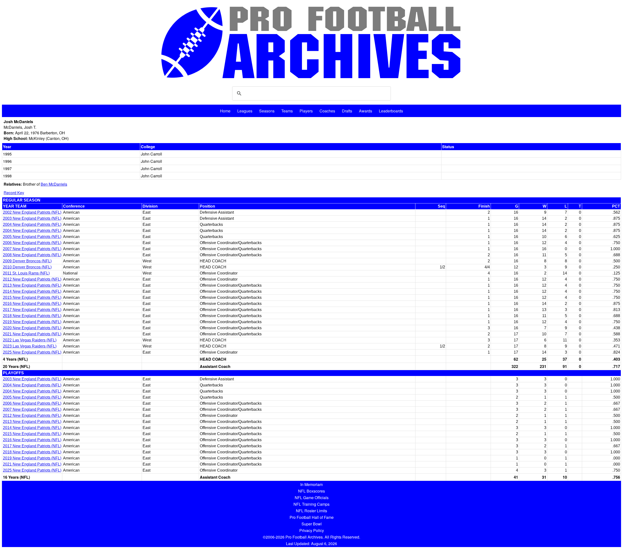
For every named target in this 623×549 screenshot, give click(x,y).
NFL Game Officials (312, 497)
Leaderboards (391, 111)
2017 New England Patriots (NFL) (32, 310)
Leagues (244, 111)
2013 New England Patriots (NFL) (32, 285)
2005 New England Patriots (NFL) (32, 237)
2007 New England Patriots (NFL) (32, 249)
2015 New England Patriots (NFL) (32, 297)
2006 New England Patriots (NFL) (32, 243)
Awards (365, 111)
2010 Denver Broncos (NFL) (27, 267)
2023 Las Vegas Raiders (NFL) (29, 346)
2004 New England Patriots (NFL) (32, 224)
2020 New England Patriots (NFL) (32, 328)
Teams (287, 111)
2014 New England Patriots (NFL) (32, 291)
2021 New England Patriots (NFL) (32, 334)
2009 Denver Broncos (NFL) (27, 261)
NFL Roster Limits (311, 510)
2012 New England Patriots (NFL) (32, 279)
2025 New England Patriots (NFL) (32, 352)
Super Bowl (312, 524)
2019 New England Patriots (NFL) (32, 322)
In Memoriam (311, 484)
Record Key (14, 192)
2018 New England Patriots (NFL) (32, 316)
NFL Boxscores (311, 491)
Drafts (347, 111)
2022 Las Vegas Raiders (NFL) (29, 340)
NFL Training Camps (311, 504)
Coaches (327, 111)
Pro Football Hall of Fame (312, 517)
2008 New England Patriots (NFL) (32, 255)
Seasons (267, 111)
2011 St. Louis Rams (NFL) (26, 273)
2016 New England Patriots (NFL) (32, 304)
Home (225, 111)
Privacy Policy (311, 530)
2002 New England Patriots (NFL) (32, 212)
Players (306, 111)
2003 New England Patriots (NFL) (32, 218)
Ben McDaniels (54, 184)
